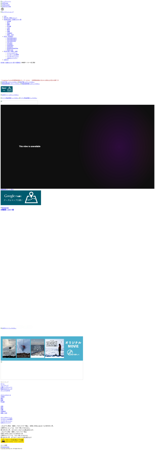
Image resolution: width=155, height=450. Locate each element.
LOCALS (9, 42)
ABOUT (6, 59)
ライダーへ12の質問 (13, 54)
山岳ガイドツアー (12, 58)
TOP (5, 16)
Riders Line (10, 49)
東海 (8, 29)
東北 (8, 23)
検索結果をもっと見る (7, 189)
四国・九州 (10, 35)
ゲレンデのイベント (6, 417)
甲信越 (9, 26)
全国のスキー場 (9, 62)
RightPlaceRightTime (12, 48)
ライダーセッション (13, 56)
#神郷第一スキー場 (7, 210)
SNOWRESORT (11, 41)
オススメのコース (6, 395)
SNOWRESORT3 (12, 38)
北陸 (8, 28)
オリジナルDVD (5, 390)
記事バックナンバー (6, 387)
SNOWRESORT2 (12, 39)
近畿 (8, 31)
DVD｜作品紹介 (8, 36)
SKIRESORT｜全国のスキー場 (12, 19)
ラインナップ (4, 385)
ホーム (3, 383)
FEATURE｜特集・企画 (10, 51)
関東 (8, 24)
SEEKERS (10, 47)
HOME (3, 62)
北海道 (9, 21)
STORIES (9, 44)
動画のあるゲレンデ (6, 389)
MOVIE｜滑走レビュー (10, 18)
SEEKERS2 (10, 45)
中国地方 (9, 33)
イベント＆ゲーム (12, 53)
